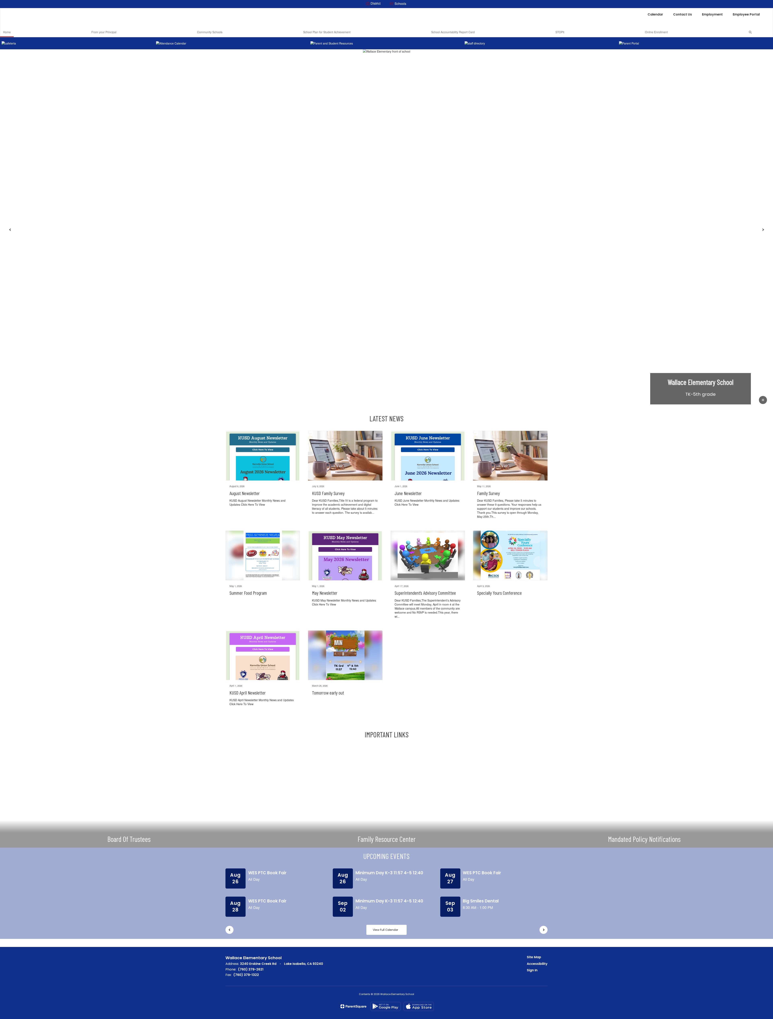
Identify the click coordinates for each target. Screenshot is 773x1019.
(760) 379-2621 (251, 969)
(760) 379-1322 (246, 974)
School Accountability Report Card (453, 32)
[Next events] (543, 930)
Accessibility (537, 963)
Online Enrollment (656, 32)
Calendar (655, 14)
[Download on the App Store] (419, 1006)
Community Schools (209, 32)
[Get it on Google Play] (385, 1006)
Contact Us (682, 14)
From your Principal (103, 32)
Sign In (532, 970)
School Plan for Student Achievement (326, 32)
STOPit (559, 32)
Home (7, 32)
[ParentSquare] (353, 1006)
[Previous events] (229, 930)
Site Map (534, 957)
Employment (712, 14)
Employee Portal (746, 14)
